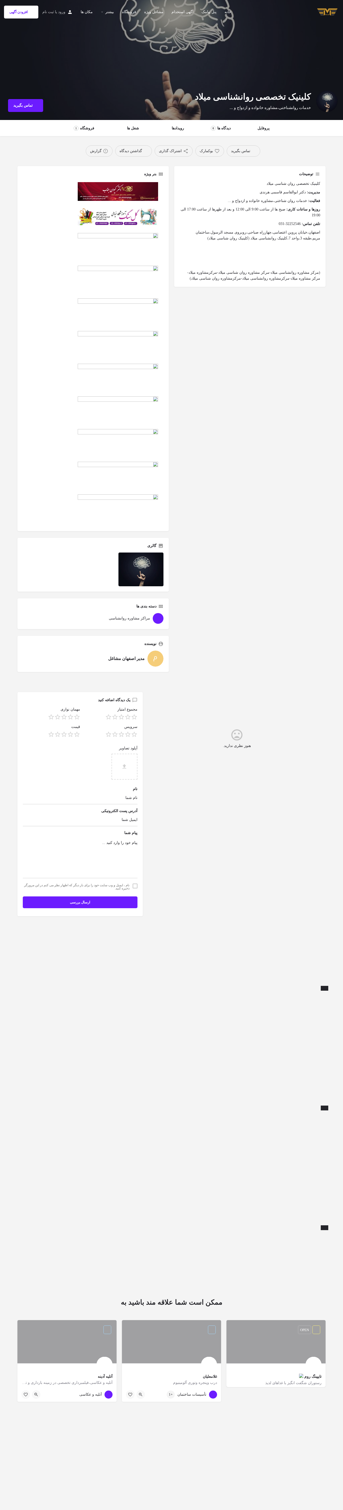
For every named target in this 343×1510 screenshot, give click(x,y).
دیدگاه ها (221, 128)
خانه (228, 12)
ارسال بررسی (80, 902)
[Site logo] (327, 12)
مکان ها (87, 12)
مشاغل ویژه (153, 12)
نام (135, 789)
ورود (61, 12)
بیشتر (109, 12)
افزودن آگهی (18, 12)
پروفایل (264, 128)
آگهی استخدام (182, 12)
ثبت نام (48, 12)
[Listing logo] (327, 101)
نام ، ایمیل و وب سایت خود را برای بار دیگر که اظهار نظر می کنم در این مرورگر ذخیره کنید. (76, 887)
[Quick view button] (140, 1394)
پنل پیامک (209, 12)
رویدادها (178, 128)
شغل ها (133, 128)
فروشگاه (129, 12)
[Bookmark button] (130, 1394)
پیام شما (130, 833)
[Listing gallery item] (140, 569)
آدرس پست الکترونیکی (119, 811)
